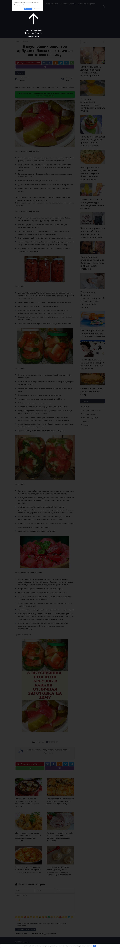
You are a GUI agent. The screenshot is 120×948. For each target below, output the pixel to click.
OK (94, 946)
